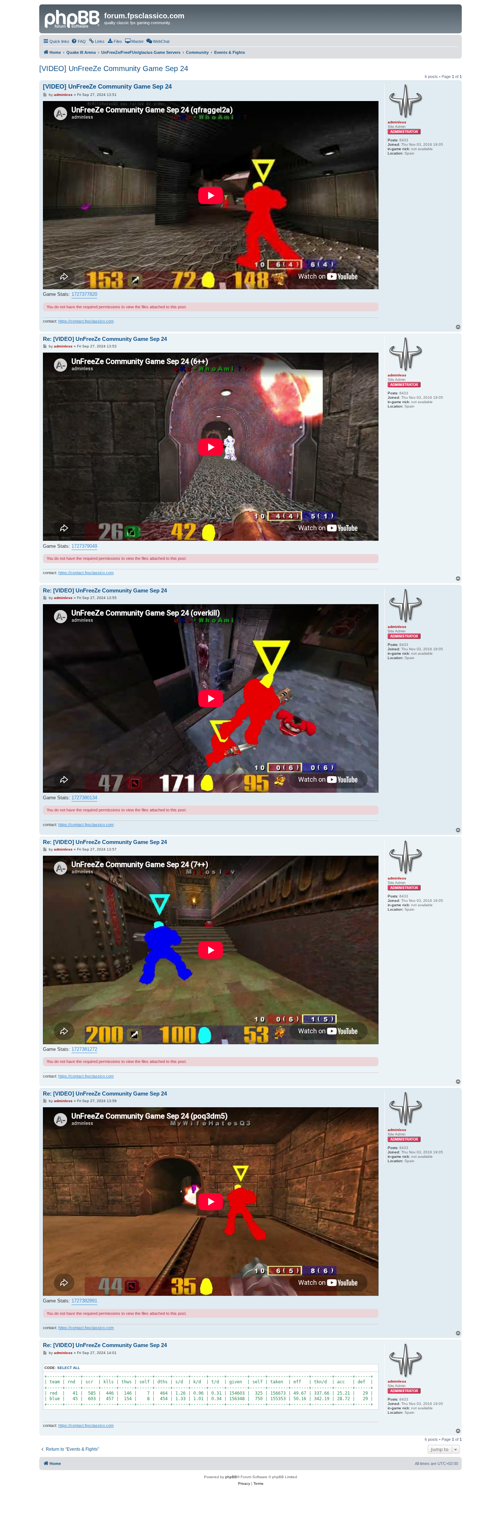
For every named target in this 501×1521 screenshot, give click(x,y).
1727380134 (84, 797)
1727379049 (84, 546)
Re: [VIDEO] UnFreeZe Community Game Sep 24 (105, 339)
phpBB (231, 1477)
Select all (68, 1368)
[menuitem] (78, 41)
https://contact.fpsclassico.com (86, 321)
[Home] (72, 18)
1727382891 (84, 1301)
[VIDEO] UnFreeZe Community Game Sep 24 (113, 68)
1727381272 (84, 1049)
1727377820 (84, 294)
